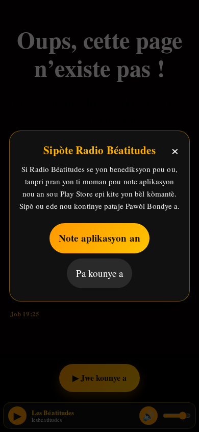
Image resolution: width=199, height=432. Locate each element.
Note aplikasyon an (99, 238)
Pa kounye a (99, 273)
